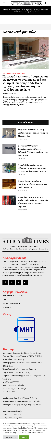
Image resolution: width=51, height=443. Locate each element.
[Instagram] (12, 282)
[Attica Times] (25, 240)
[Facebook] (5, 282)
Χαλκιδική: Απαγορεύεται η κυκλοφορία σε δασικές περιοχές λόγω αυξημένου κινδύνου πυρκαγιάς (33, 202)
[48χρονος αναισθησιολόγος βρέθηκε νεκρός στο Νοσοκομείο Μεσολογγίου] (9, 133)
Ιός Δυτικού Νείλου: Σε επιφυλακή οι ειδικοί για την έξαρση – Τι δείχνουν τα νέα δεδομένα (26, 10)
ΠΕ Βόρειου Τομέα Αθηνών (13, 73)
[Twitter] (18, 282)
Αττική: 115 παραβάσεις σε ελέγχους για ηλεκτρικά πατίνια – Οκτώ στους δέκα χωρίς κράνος (33, 167)
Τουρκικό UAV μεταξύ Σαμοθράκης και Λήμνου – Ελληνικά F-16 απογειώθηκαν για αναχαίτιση (33, 150)
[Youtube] (25, 282)
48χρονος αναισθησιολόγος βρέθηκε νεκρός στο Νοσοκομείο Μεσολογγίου (33, 132)
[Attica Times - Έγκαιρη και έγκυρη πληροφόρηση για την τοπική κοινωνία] (26, 3)
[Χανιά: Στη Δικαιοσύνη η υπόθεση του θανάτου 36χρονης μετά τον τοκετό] (9, 184)
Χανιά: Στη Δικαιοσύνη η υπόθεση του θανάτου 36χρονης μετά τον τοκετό (32, 184)
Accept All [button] (23, 437)
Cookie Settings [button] (10, 437)
